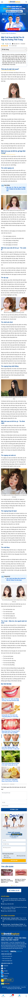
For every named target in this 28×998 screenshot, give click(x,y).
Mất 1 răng (6, 855)
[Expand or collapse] (25, 49)
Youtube (6, 970)
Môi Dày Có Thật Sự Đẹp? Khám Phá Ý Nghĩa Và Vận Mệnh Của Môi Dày (15, 189)
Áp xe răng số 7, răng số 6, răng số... (20, 880)
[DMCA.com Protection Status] (5, 983)
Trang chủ (3, 33)
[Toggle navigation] (2, 2)
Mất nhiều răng (7, 857)
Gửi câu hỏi (14, 860)
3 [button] (16, 885)
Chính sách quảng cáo (7, 956)
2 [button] (14, 885)
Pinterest (6, 976)
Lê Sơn (9, 43)
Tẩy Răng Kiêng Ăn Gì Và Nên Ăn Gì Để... (7, 880)
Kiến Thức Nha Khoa (11, 33)
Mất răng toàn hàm (21, 855)
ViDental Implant (16, 987)
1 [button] (12, 885)
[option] (7, 875)
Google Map (6, 973)
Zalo (5, 968)
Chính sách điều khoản (7, 960)
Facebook (6, 965)
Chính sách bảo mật (6, 958)
